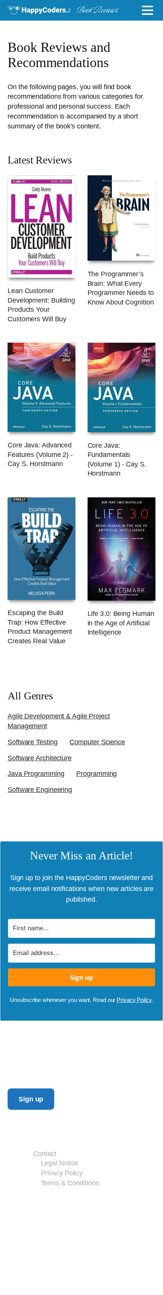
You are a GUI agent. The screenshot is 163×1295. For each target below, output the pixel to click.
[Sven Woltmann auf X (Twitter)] (73, 1208)
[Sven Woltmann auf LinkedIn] (41, 1208)
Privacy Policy (134, 1000)
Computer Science (97, 742)
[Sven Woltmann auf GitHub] (105, 1208)
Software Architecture (40, 758)
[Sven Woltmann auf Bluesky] (57, 1208)
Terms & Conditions (70, 1183)
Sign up (31, 1099)
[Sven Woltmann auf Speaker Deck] (122, 1208)
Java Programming (36, 773)
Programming (96, 773)
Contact (44, 1153)
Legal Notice (59, 1163)
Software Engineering (40, 789)
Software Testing (32, 742)
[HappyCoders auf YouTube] (89, 1208)
